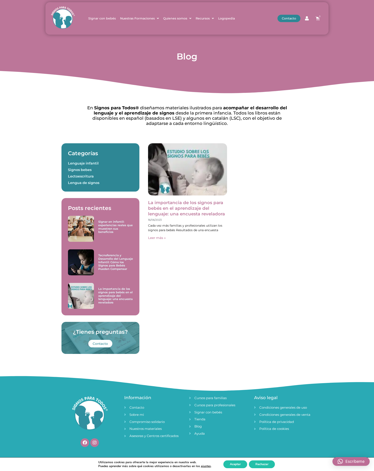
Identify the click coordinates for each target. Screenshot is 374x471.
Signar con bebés (102, 18)
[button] (351, 461)
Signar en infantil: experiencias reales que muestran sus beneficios (115, 227)
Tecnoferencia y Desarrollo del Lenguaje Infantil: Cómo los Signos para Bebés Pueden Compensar (115, 261)
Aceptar (235, 464)
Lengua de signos (83, 183)
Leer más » (157, 238)
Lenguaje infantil (83, 163)
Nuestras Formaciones (137, 18)
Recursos (203, 18)
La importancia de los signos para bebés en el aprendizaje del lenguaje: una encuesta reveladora (115, 295)
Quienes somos (175, 18)
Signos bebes (80, 170)
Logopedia (226, 18)
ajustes (206, 466)
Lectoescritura (81, 176)
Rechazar (261, 464)
